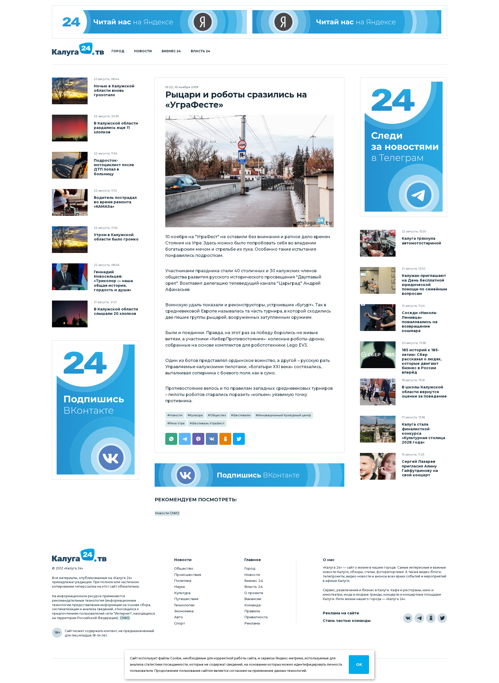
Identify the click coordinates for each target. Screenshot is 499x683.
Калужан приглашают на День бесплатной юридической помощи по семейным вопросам (424, 285)
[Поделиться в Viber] (198, 438)
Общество (218, 415)
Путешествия (186, 599)
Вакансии (252, 599)
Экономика (184, 611)
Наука (179, 586)
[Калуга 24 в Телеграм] (404, 147)
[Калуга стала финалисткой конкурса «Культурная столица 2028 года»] (378, 429)
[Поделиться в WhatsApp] (171, 438)
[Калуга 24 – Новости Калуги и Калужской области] (78, 49)
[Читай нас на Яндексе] (347, 22)
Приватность (256, 617)
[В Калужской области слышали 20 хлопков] (70, 314)
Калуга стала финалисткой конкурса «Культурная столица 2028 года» (423, 433)
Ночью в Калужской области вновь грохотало (114, 90)
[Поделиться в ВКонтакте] (211, 438)
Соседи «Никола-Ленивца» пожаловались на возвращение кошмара (419, 322)
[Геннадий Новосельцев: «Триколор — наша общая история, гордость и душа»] (70, 276)
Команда (252, 605)
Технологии (184, 605)
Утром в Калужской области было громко (116, 237)
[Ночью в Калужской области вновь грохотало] (70, 90)
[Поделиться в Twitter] (238, 438)
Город (117, 51)
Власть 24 (200, 51)
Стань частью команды (347, 621)
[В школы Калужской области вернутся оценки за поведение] (378, 392)
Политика (182, 580)
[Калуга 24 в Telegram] (419, 618)
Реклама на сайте (341, 613)
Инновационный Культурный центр (284, 415)
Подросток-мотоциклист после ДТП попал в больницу (114, 167)
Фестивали (242, 415)
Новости (143, 51)
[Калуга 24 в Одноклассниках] (431, 618)
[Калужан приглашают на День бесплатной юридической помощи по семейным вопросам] (378, 280)
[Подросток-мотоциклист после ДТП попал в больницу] (70, 165)
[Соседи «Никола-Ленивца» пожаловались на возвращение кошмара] (378, 317)
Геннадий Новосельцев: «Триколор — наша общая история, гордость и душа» (113, 281)
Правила (252, 611)
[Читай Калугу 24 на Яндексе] (152, 22)
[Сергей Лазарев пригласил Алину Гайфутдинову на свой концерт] (378, 466)
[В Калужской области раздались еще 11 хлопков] (70, 128)
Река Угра (177, 423)
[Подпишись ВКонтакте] (249, 475)
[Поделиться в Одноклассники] (225, 438)
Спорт (179, 623)
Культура (196, 415)
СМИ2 (125, 618)
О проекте (253, 593)
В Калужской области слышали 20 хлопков (116, 311)
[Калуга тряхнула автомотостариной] (378, 243)
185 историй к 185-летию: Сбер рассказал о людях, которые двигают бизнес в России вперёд (422, 361)
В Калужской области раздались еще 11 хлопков (116, 127)
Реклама (252, 623)
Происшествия (187, 575)
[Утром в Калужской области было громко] (70, 239)
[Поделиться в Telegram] (184, 438)
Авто (178, 617)
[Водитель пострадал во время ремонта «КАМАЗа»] (70, 202)
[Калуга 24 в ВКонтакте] (408, 618)
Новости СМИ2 (167, 513)
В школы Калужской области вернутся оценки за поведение (424, 391)
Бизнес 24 (171, 51)
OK (359, 664)
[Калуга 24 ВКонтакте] (96, 410)
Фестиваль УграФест (208, 423)
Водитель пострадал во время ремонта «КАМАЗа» (115, 202)
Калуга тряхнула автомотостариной (421, 240)
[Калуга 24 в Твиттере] (442, 618)
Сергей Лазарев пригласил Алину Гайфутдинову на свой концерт (420, 468)
